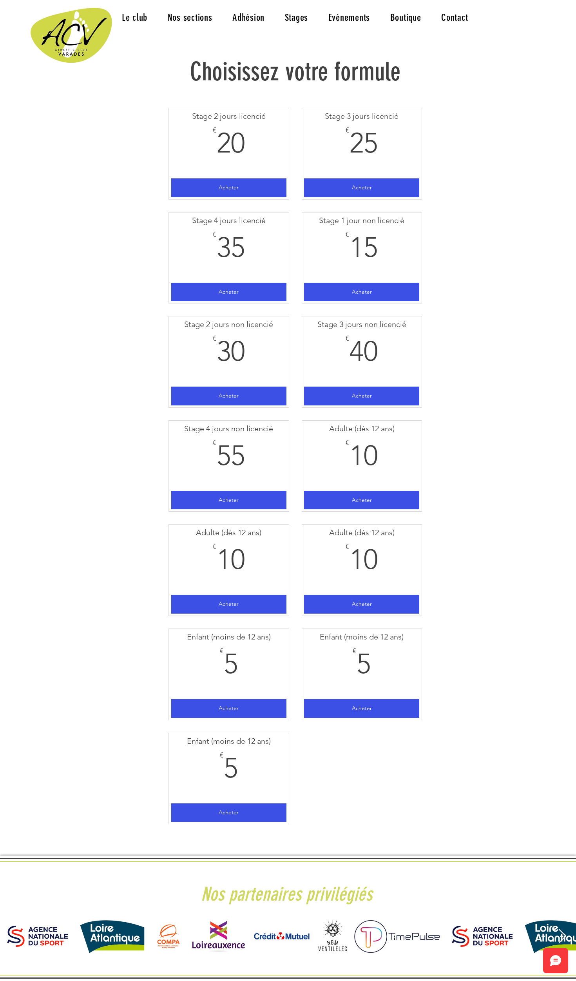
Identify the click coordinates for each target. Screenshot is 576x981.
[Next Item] (562, 936)
